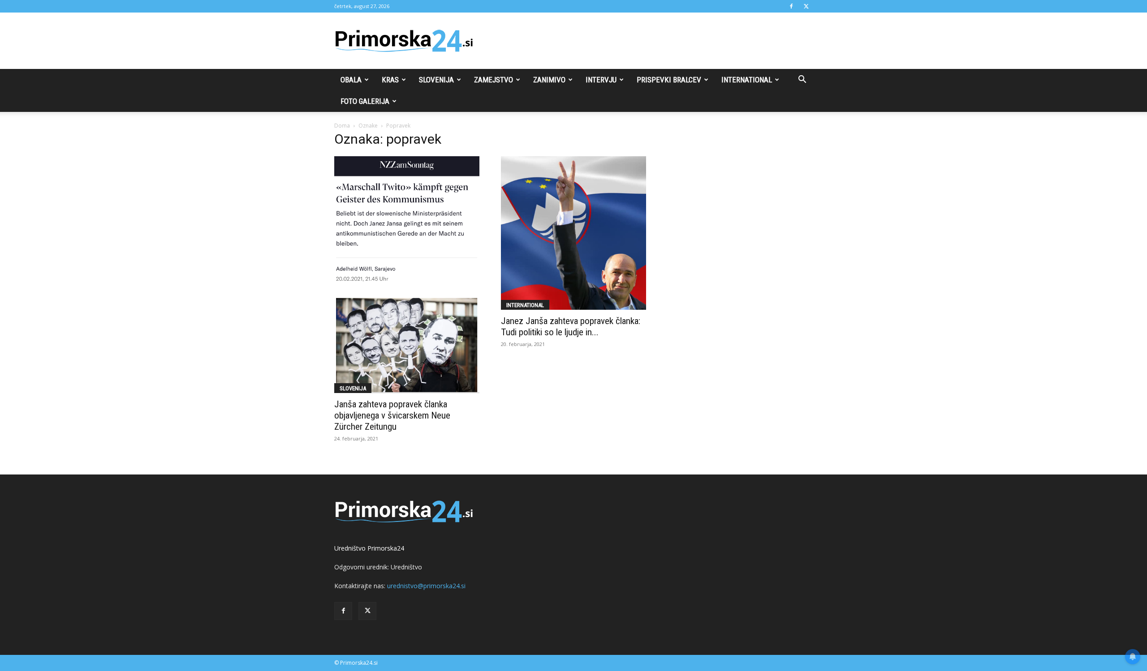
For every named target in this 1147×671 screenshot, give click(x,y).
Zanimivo (549, 79)
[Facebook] (791, 6)
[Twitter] (806, 6)
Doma (342, 125)
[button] (802, 80)
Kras (390, 79)
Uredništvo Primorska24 (369, 548)
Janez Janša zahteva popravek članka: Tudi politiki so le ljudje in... (570, 327)
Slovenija (436, 79)
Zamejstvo (493, 79)
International (746, 79)
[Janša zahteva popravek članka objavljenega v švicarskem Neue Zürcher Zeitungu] (406, 274)
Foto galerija (365, 101)
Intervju (601, 79)
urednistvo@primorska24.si (426, 585)
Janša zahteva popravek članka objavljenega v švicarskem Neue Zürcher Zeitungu (392, 415)
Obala (351, 79)
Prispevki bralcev (669, 79)
